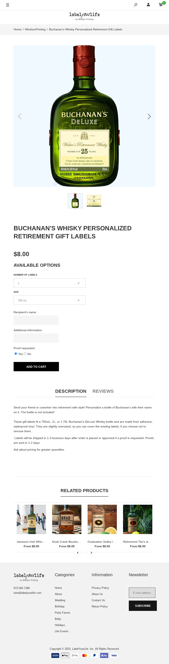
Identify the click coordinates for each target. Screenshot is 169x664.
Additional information (28, 330)
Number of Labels (25, 275)
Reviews (103, 391)
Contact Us (98, 600)
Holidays (60, 625)
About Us (97, 594)
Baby (58, 618)
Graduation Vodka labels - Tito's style (112, 541)
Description (70, 391)
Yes (20, 354)
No (29, 354)
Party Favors (62, 612)
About (58, 594)
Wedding (60, 600)
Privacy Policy (100, 587)
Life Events (61, 631)
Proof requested (24, 348)
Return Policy (100, 606)
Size (16, 292)
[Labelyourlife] (84, 17)
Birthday (60, 606)
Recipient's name (25, 312)
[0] (161, 5)
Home (58, 587)
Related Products (84, 490)
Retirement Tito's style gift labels (144, 541)
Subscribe (143, 605)
